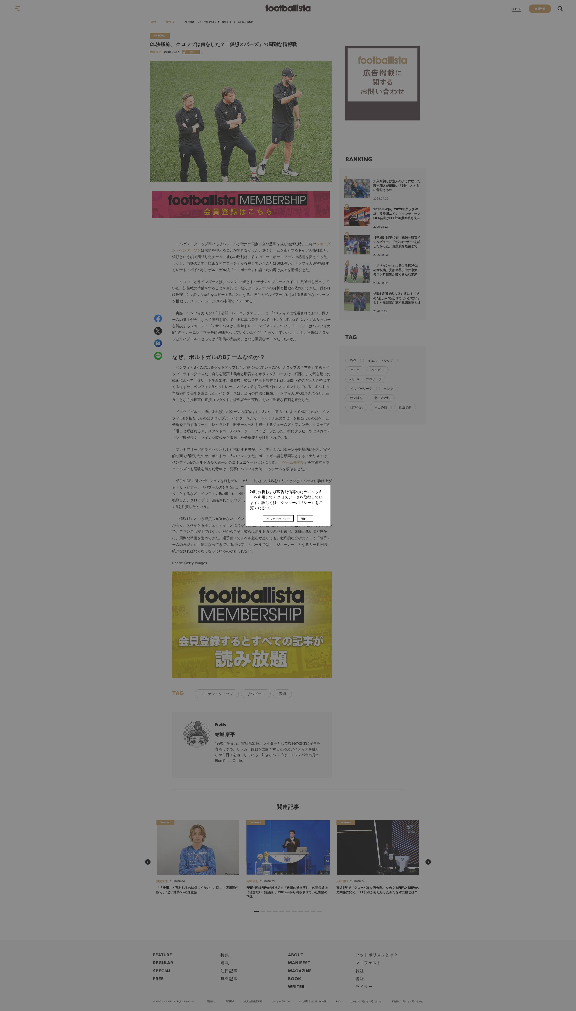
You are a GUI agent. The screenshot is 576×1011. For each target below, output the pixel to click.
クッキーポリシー (278, 519)
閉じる (305, 519)
